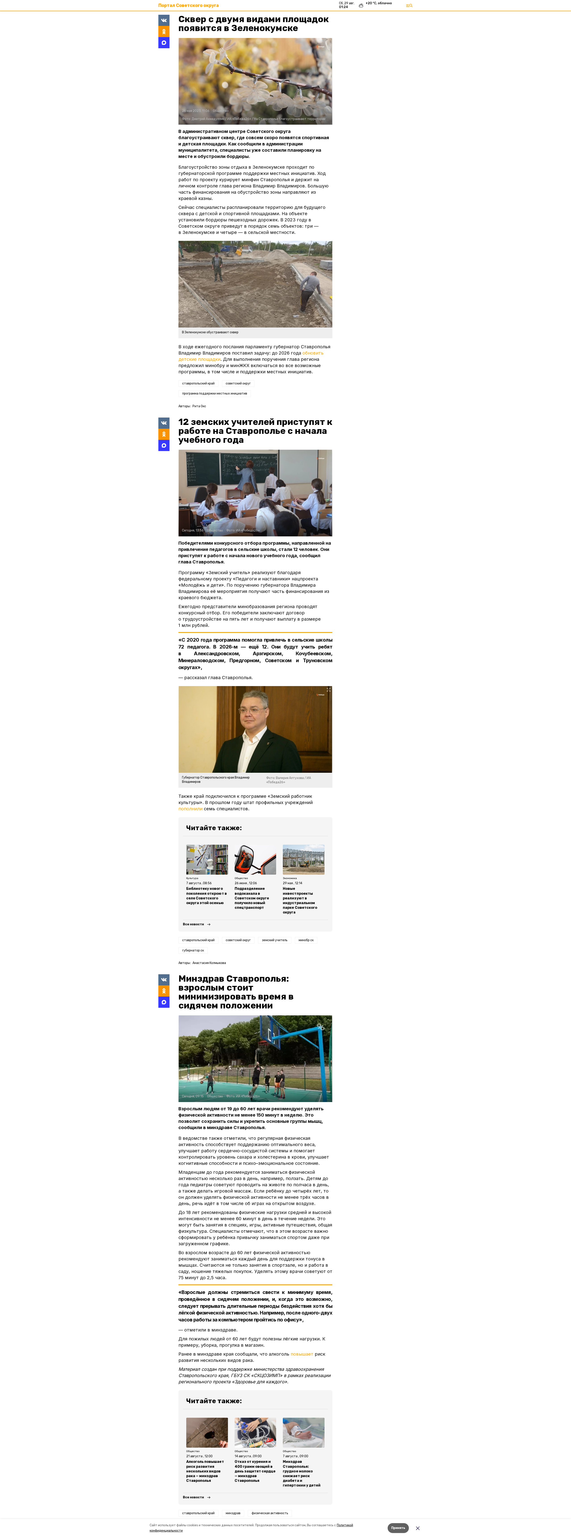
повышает (302, 1354)
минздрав (233, 1513)
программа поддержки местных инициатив (214, 393)
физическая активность (270, 1513)
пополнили (190, 808)
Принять (398, 1528)
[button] (255, 81)
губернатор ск (193, 950)
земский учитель (275, 940)
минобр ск (306, 940)
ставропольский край (198, 383)
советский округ (238, 383)
